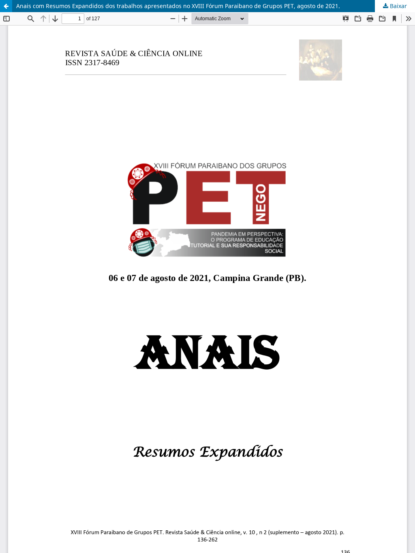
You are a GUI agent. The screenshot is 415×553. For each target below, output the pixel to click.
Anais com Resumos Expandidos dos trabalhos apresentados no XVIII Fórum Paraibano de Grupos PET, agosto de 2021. (178, 6)
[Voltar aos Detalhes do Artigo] (6, 6)
